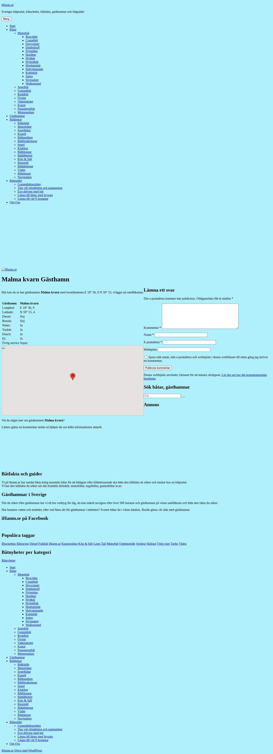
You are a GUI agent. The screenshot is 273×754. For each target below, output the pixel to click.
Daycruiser (32, 44)
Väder (21, 170)
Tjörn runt (163, 543)
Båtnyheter (8, 560)
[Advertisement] (136, 238)
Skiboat (151, 543)
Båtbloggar (25, 152)
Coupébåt (32, 40)
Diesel (34, 543)
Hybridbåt (32, 62)
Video (182, 543)
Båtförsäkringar (27, 141)
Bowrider (32, 36)
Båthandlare (25, 137)
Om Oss (15, 202)
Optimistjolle (127, 543)
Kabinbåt (31, 72)
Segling (141, 543)
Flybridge (32, 51)
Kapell (22, 134)
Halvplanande (34, 69)
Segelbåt (23, 87)
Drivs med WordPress (28, 750)
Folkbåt (43, 543)
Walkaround (33, 83)
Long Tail (100, 543)
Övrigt (22, 98)
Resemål (23, 162)
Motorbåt (23, 33)
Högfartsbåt (33, 65)
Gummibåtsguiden (29, 184)
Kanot (21, 105)
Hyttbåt (30, 58)
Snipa (29, 76)
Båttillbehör (25, 155)
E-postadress (153, 342)
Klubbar (23, 148)
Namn (149, 334)
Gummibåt (24, 90)
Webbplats (150, 349)
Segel (21, 144)
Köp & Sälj (25, 159)
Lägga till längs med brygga (35, 195)
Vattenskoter (25, 101)
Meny (6, 18)
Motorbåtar (25, 126)
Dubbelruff (33, 47)
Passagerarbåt (26, 108)
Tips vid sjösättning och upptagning (40, 188)
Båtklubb (23, 123)
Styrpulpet (32, 80)
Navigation (25, 177)
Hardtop (31, 54)
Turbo (174, 543)
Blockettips (9, 543)
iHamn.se (8, 5)
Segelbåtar (24, 130)
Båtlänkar (16, 119)
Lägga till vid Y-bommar (33, 198)
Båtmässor (24, 173)
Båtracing (23, 543)
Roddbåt (23, 94)
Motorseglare (26, 112)
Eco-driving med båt (30, 191)
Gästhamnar (17, 116)
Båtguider (16, 180)
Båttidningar (25, 166)
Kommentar (152, 327)
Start (12, 26)
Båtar (13, 29)
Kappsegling (70, 543)
